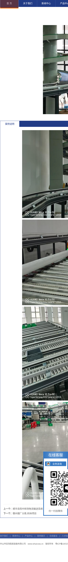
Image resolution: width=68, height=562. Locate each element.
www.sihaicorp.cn (35, 544)
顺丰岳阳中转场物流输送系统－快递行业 (33, 508)
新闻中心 (16, 536)
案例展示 (41, 536)
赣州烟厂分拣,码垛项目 (24, 513)
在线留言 (53, 536)
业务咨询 (57, 464)
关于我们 (4, 536)
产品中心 (29, 536)
